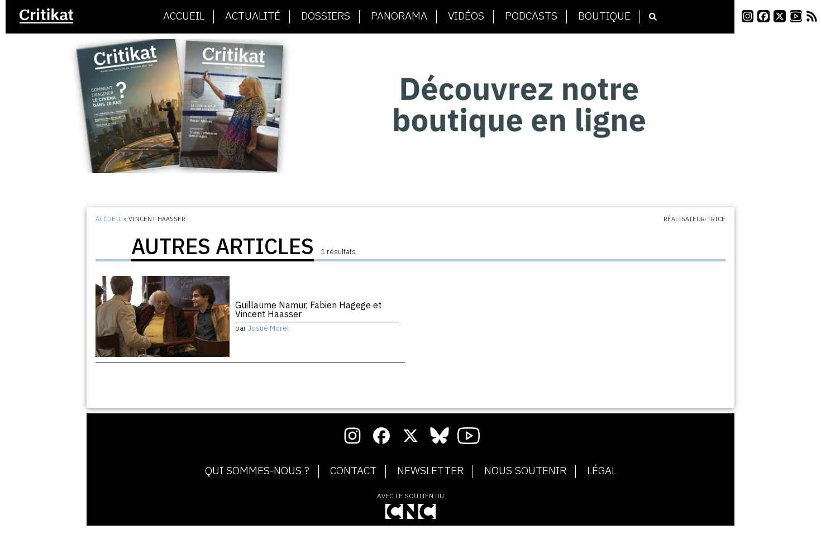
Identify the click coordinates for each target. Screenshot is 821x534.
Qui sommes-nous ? (257, 471)
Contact (353, 471)
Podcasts (531, 16)
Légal (602, 471)
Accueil (183, 16)
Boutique (604, 16)
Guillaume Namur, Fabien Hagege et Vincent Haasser (308, 309)
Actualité (252, 16)
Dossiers (325, 16)
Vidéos (466, 16)
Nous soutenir (525, 471)
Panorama (399, 16)
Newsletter (430, 471)
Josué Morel (268, 328)
